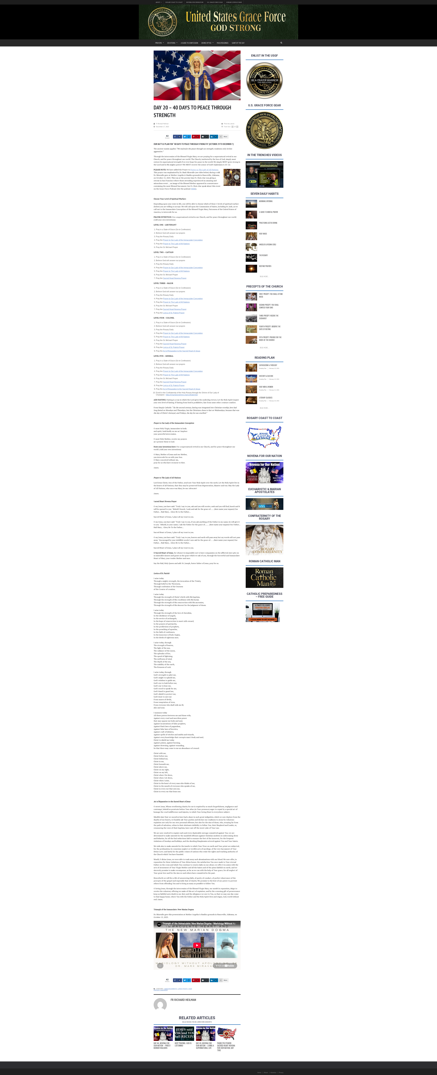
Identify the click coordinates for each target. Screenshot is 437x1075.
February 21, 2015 (274, 390)
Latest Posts (183, 989)
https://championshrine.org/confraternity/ (182, 395)
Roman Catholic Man (234, 2)
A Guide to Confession (189, 43)
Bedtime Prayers (265, 266)
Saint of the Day (238, 43)
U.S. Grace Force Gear (215, 2)
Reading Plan (262, 368)
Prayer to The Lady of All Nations (204, 169)
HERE (193, 189)
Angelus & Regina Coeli (267, 244)
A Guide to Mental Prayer (268, 212)
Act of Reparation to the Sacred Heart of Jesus (181, 351)
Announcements (170, 989)
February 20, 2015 (274, 400)
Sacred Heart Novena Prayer (174, 278)
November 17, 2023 (162, 127)
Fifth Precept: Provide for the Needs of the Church (270, 338)
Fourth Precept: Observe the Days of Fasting (269, 328)
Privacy (281, 1072)
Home (259, 1072)
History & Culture (266, 376)
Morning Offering (265, 201)
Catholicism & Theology (268, 365)
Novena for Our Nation (194, 2)
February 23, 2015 (274, 368)
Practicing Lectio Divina (268, 222)
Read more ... (264, 276)
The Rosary (263, 255)
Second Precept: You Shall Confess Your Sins (269, 306)
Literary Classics (265, 397)
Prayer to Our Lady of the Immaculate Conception (183, 240)
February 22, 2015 (274, 379)
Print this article (229, 124)
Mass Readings (222, 43)
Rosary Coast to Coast (174, 2)
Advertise (273, 1072)
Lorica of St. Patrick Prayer (173, 313)
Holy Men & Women (266, 386)
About (266, 1072)
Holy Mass (263, 233)
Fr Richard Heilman (162, 124)
